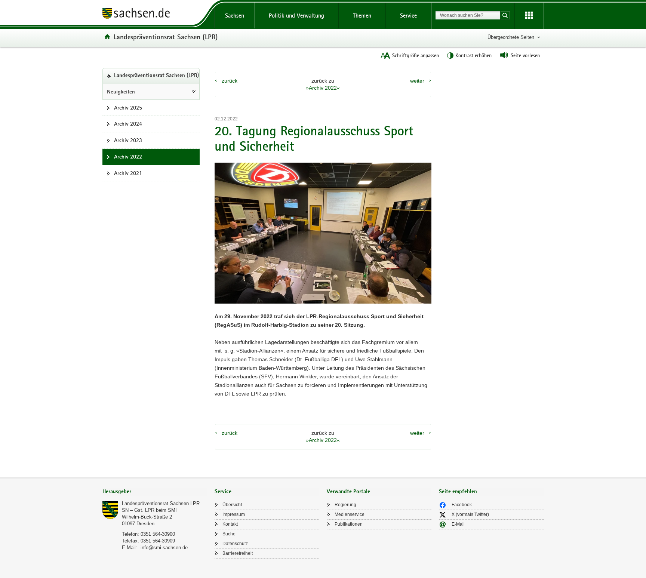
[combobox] (467, 15)
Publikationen (349, 524)
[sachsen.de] (155, 14)
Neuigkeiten (121, 91)
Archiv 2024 (128, 123)
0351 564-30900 (158, 534)
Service (408, 15)
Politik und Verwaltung (296, 15)
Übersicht (232, 504)
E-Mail (458, 524)
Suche (229, 534)
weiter (417, 81)
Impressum (233, 514)
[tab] (154, 492)
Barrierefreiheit (237, 553)
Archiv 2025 (128, 107)
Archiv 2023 (128, 140)
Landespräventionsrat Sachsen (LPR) (166, 36)
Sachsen (234, 15)
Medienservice (349, 514)
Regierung (345, 504)
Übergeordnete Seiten (510, 37)
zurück (229, 81)
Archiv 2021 (128, 173)
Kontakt (230, 524)
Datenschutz (235, 543)
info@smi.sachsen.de (164, 547)
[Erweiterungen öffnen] (529, 16)
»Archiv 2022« (323, 88)
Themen (362, 15)
